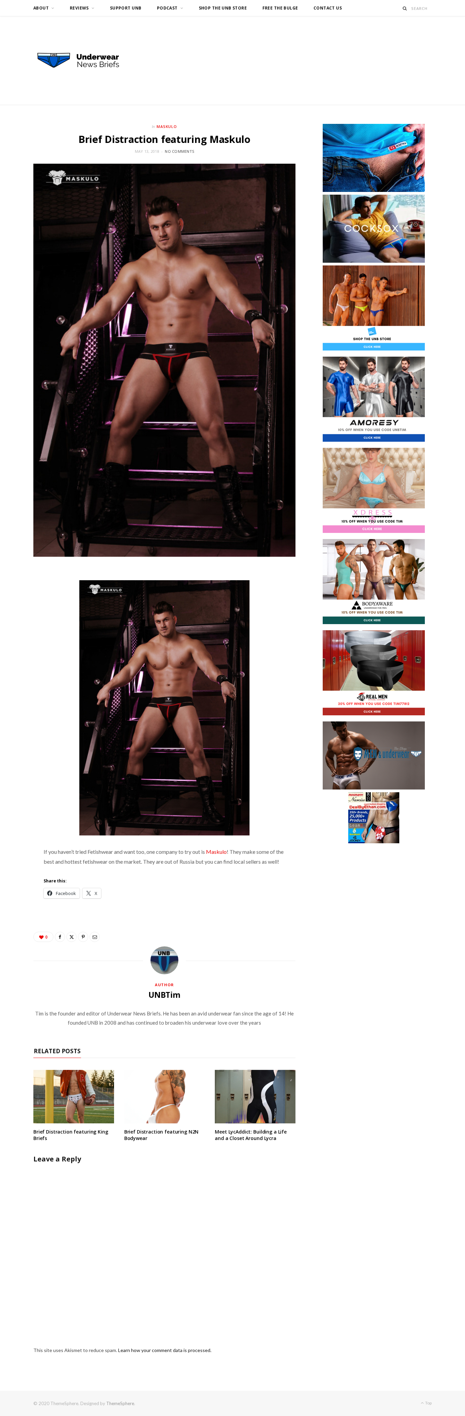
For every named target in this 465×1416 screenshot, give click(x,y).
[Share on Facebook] (60, 937)
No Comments (179, 151)
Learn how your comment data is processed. (164, 1350)
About (41, 8)
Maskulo (167, 126)
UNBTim (164, 994)
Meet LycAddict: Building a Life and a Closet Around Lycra (251, 1134)
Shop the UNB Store (223, 8)
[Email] (95, 937)
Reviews (79, 8)
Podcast (167, 8)
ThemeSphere (120, 1403)
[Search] (405, 8)
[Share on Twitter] (71, 937)
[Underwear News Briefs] (84, 60)
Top (428, 1402)
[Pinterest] (83, 937)
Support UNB (126, 8)
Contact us (328, 8)
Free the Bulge (280, 8)
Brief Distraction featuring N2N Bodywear (161, 1134)
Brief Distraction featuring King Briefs (70, 1134)
